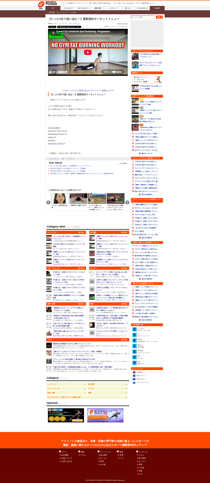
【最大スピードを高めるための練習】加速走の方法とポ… (150, 120)
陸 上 (127, 8)
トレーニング (67, 8)
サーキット (76, 23)
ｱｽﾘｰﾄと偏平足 (139, 231)
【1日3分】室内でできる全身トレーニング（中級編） (68, 168)
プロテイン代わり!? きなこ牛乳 (145, 214)
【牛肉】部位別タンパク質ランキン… (147, 269)
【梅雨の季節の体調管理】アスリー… (147, 211)
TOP (53, 8)
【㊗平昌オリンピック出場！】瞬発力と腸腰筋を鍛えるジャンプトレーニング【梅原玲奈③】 (82, 173)
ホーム (64, 452)
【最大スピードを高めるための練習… (147, 293)
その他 (73, 12)
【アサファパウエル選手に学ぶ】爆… (147, 181)
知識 (121, 452)
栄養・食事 (98, 8)
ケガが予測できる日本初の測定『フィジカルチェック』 (150, 55)
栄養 (140, 471)
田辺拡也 (143, 352)
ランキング (143, 452)
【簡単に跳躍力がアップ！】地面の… (147, 137)
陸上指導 (157, 8)
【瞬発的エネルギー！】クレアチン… (147, 272)
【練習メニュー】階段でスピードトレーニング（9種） (150, 103)
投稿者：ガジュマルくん (111, 26)
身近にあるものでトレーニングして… (147, 191)
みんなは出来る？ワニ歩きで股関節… (147, 307)
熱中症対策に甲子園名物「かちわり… (147, 256)
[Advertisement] (87, 82)
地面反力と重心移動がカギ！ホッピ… (147, 317)
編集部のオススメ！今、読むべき (141, 79)
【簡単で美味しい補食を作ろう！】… (147, 265)
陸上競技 (103, 455)
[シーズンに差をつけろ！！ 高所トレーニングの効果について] (97, 201)
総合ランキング (147, 153)
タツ (143, 335)
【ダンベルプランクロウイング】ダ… (147, 178)
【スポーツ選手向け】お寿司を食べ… (147, 249)
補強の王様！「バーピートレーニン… (147, 175)
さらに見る (123, 163)
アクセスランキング (142, 382)
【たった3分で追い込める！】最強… (146, 133)
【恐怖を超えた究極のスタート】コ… (147, 297)
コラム (112, 8)
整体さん (140, 346)
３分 (70, 23)
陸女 (140, 357)
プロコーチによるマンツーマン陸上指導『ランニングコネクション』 (150, 64)
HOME (52, 12)
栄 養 (121, 455)
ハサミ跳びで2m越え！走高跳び (145, 313)
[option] (60, 201)
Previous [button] (47, 201)
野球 (140, 464)
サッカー (103, 458)
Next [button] (126, 201)
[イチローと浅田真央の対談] (60, 201)
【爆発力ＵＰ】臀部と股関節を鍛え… (147, 188)
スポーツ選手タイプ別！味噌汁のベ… (147, 262)
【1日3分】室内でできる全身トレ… (146, 143)
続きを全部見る (147, 194)
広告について (140, 375)
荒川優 (147, 340)
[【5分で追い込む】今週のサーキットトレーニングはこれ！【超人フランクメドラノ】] (115, 201)
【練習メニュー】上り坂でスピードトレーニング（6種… (150, 111)
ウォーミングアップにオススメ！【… (147, 168)
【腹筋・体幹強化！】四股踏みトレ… (147, 185)
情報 (82, 452)
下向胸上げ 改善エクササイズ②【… (147, 218)
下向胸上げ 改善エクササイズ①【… (147, 221)
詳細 (66, 238)
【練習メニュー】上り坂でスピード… (147, 290)
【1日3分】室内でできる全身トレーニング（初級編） (68, 171)
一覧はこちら (67, 384)
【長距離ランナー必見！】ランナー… (147, 171)
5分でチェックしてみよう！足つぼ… (146, 150)
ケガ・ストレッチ (83, 8)
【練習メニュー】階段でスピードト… (147, 287)
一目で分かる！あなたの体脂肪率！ (146, 228)
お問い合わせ (140, 379)
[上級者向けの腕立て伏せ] (79, 201)
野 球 (102, 461)
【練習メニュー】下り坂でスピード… (147, 140)
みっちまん (143, 329)
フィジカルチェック (142, 8)
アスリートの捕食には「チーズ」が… (147, 246)
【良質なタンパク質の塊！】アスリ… (147, 275)
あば (140, 363)
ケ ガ (121, 458)
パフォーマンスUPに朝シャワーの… (146, 252)
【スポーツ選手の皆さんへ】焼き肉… (147, 259)
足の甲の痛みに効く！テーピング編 (146, 234)
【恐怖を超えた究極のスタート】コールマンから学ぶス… (150, 129)
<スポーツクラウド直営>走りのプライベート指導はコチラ (88, 90)
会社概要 (139, 372)
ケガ (140, 474)
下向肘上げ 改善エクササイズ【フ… (147, 224)
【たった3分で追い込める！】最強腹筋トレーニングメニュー (71, 166)
